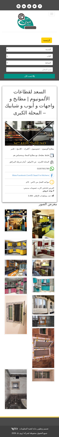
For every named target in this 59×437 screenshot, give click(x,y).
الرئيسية (46, 40)
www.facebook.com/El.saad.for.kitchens (30, 175)
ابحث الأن (28, 76)
